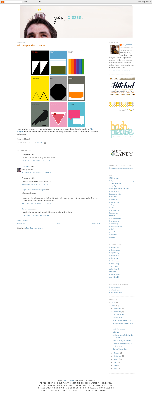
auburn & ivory (114, 191)
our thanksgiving (118, 314)
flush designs (113, 213)
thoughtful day (114, 253)
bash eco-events (115, 194)
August (116, 359)
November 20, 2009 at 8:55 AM (36, 161)
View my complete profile (119, 71)
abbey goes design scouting (118, 188)
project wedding (114, 250)
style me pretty (114, 274)
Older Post (96, 224)
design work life (114, 210)
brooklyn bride (114, 261)
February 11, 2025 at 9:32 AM (35, 215)
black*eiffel (113, 197)
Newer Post (21, 224)
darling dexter (114, 205)
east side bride (114, 277)
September (118, 356)
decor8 (111, 207)
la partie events (114, 287)
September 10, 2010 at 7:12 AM (36, 203)
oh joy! (111, 229)
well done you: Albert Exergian (31, 45)
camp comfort (114, 202)
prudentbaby (113, 232)
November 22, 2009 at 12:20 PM (36, 173)
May (115, 368)
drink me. (116, 332)
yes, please (127, 45)
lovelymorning (114, 221)
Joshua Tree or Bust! (120, 349)
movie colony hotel (115, 293)
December (117, 308)
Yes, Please (68, 380)
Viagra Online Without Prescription (34, 190)
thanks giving (117, 317)
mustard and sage (115, 226)
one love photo (114, 255)
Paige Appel (26, 166)
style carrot (113, 235)
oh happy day (114, 258)
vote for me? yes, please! (122, 340)
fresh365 (112, 216)
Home (59, 224)
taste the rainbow (119, 329)
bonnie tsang (113, 199)
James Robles (27, 209)
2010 (114, 303)
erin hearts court (114, 290)
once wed (112, 272)
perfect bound (114, 269)
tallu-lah (112, 237)
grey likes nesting (115, 218)
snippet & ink (113, 266)
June (115, 365)
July (115, 362)
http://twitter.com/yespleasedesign (121, 168)
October (117, 353)
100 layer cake (114, 178)
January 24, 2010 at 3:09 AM (35, 184)
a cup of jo (112, 186)
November (117, 311)
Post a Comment (22, 220)
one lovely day (114, 247)
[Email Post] (45, 142)
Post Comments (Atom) (34, 228)
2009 (114, 306)
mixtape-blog (113, 224)
